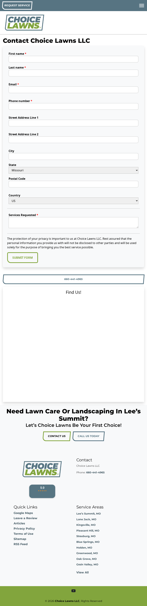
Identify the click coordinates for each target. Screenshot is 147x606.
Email (14, 84)
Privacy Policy (24, 528)
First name (17, 54)
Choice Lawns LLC (67, 601)
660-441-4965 (73, 279)
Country (14, 195)
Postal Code (17, 179)
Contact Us (57, 436)
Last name (17, 67)
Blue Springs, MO (87, 542)
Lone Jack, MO (86, 519)
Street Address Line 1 (23, 118)
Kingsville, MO (86, 525)
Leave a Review (25, 518)
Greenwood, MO (87, 553)
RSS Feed (21, 544)
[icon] (73, 591)
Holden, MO (84, 547)
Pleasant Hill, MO (87, 530)
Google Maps (23, 513)
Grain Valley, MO (87, 564)
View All (82, 572)
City (11, 151)
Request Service (17, 5)
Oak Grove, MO (86, 559)
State (12, 165)
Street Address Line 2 (23, 134)
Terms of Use (23, 533)
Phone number (20, 101)
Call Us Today (88, 436)
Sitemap (20, 539)
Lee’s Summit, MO (88, 513)
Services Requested (23, 215)
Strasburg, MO (86, 536)
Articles (19, 523)
